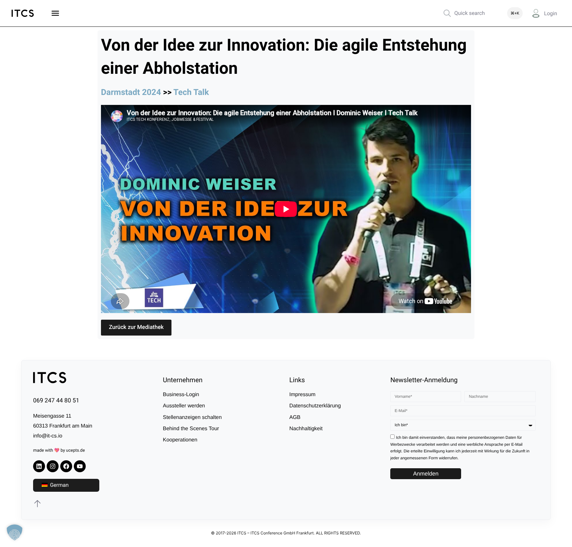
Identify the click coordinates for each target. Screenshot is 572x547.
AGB (295, 417)
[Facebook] (66, 466)
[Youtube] (80, 466)
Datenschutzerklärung (315, 406)
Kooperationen (180, 440)
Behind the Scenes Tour (191, 429)
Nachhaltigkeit (306, 429)
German (59, 485)
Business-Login (181, 394)
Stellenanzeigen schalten (192, 417)
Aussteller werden (184, 406)
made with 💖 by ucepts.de (59, 450)
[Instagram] (53, 466)
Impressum (302, 394)
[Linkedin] (39, 466)
